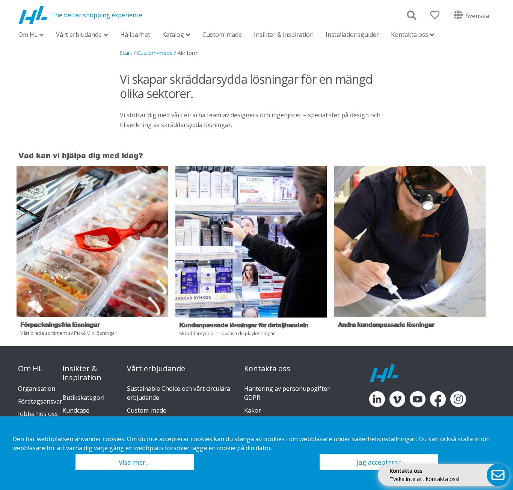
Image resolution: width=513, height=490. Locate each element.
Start (126, 52)
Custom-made (222, 35)
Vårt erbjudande (79, 35)
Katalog (173, 35)
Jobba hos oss (38, 414)
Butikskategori (83, 397)
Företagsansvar (40, 401)
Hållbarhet (135, 35)
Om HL (28, 35)
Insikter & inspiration (284, 35)
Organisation (36, 388)
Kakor (252, 410)
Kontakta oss (409, 35)
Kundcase (75, 410)
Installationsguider (352, 35)
